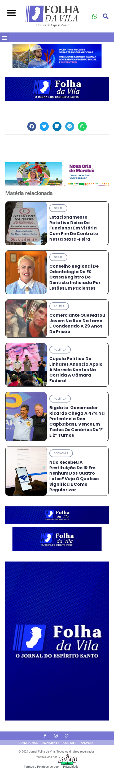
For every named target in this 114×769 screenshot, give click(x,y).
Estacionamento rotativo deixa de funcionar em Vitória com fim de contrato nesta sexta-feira (73, 228)
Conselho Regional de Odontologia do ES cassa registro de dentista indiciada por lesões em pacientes (74, 277)
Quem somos (28, 743)
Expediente (50, 743)
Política (60, 349)
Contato (70, 743)
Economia (61, 453)
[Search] (105, 16)
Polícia (59, 306)
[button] (11, 13)
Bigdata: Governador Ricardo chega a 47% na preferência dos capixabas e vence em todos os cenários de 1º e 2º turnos (77, 421)
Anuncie (87, 743)
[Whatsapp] (94, 16)
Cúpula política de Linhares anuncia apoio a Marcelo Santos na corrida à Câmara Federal (76, 370)
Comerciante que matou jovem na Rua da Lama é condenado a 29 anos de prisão (77, 323)
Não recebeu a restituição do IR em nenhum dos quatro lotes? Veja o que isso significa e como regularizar (74, 476)
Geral (58, 208)
